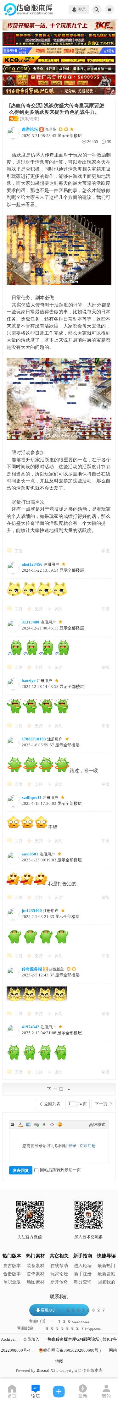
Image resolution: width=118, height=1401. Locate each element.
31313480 (30, 622)
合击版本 (12, 1274)
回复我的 (106, 1282)
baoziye (29, 680)
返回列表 (52, 1104)
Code (52, 1124)
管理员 (50, 129)
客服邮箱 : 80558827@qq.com (59, 1328)
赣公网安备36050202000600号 (70, 1350)
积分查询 (83, 1282)
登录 (72, 1145)
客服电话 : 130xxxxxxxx (59, 1321)
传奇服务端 (32, 969)
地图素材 (35, 1282)
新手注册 (83, 1274)
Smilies (60, 1124)
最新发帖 (106, 1274)
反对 (59, 609)
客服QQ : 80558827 (73, 1310)
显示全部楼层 (69, 135)
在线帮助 (59, 1265)
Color (20, 1124)
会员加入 (31, 1339)
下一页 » (59, 1089)
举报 (105, 551)
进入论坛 (83, 1265)
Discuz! (43, 1370)
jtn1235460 (32, 910)
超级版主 (56, 969)
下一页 (101, 1104)
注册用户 (51, 564)
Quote (44, 1124)
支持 (39, 609)
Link (36, 1124)
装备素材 (35, 1265)
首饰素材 (35, 1274)
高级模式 (97, 1124)
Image (28, 1124)
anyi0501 (30, 854)
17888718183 (34, 739)
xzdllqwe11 (32, 797)
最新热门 (106, 1265)
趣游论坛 (30, 129)
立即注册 (87, 1145)
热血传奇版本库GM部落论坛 (73, 1339)
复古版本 (12, 1265)
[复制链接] (29, 118)
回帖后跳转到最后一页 (60, 1170)
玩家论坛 (59, 1274)
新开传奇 (59, 1282)
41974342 (30, 1027)
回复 (18, 551)
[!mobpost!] (59, 1391)
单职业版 (12, 1282)
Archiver (8, 1339)
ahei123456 (32, 564)
